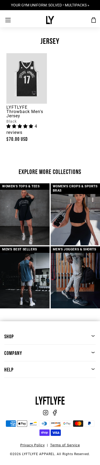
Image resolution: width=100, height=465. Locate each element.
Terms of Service (65, 445)
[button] (20, 126)
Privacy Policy (32, 445)
